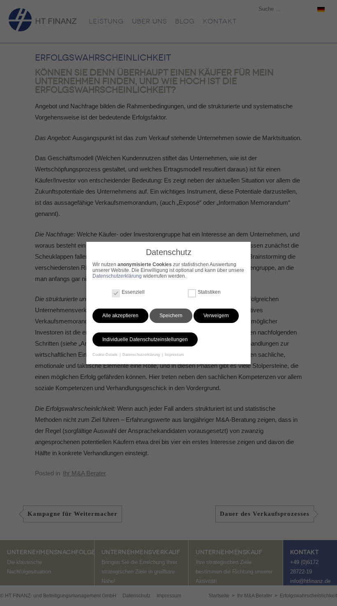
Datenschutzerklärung (117, 276)
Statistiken (209, 292)
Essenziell (133, 292)
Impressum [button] (174, 355)
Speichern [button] (170, 315)
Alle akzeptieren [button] (120, 315)
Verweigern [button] (216, 315)
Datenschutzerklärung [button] (141, 355)
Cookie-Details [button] (105, 355)
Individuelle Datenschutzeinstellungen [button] (145, 339)
